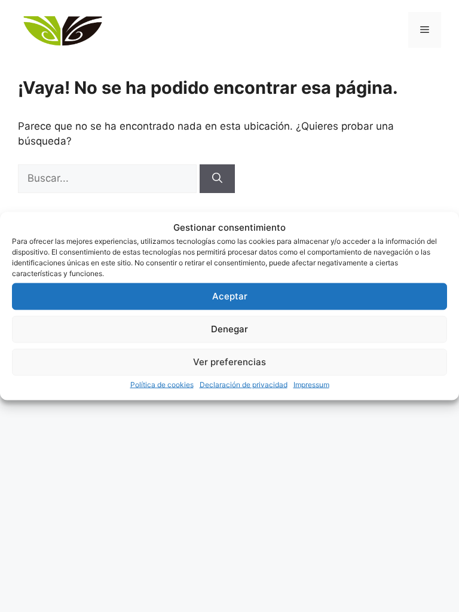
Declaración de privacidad (243, 384)
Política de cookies (162, 384)
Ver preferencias (229, 362)
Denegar (229, 329)
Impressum (311, 384)
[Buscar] (217, 178)
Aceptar (229, 296)
